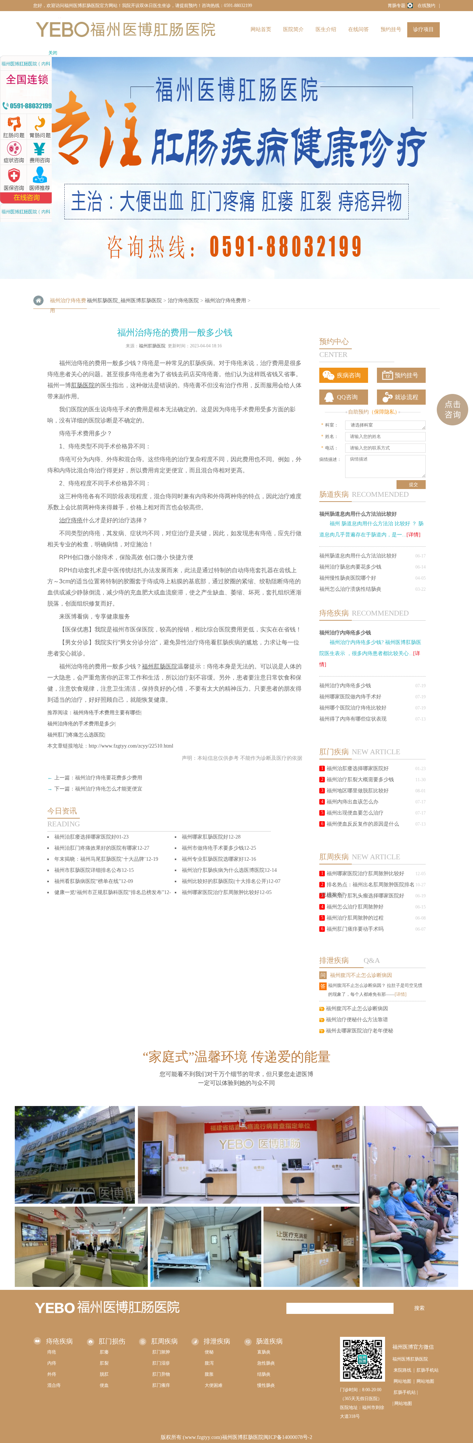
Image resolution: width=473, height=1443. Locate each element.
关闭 (52, 53)
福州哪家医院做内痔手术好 (350, 696)
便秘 (209, 1352)
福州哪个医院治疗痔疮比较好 (353, 708)
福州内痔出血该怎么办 (352, 802)
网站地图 (402, 1381)
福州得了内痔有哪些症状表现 (353, 719)
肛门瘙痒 (161, 1385)
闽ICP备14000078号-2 (287, 1437)
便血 (104, 1385)
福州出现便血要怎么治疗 (355, 813)
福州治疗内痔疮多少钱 (345, 632)
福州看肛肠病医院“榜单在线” (87, 881)
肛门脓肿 (161, 1352)
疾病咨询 (349, 375)
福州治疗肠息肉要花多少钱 (350, 567)
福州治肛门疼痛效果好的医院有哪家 (95, 848)
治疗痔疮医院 (183, 300)
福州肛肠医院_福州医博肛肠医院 (124, 300)
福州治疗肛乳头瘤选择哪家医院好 (365, 895)
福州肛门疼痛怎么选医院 (75, 735)
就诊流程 (406, 397)
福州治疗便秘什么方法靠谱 (357, 1019)
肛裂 (104, 1363)
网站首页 (261, 29)
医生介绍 (326, 29)
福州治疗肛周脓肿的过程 (355, 918)
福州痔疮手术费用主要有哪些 (106, 712)
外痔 (51, 1374)
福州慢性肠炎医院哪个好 (347, 578)
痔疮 (51, 1352)
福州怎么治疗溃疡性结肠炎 (350, 589)
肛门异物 (161, 1374)
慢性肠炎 (266, 1385)
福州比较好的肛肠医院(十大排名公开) (225, 881)
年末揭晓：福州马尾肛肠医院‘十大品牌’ (100, 859)
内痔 (51, 1363)
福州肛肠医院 (152, 345)
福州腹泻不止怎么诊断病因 (361, 975)
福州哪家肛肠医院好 (205, 837)
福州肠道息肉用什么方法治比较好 (358, 514)
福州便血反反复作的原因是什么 (363, 824)
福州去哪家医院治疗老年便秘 (359, 1031)
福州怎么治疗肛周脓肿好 (355, 907)
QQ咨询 (347, 397)
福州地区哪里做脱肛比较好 (358, 790)
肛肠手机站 (427, 1370)
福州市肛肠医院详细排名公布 (88, 870)
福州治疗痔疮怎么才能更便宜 (108, 789)
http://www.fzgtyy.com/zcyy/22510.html (131, 746)
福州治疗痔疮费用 (225, 300)
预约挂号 (391, 29)
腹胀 (209, 1374)
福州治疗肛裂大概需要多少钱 (360, 779)
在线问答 (358, 29)
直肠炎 (263, 1352)
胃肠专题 (396, 5)
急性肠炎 (266, 1363)
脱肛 (104, 1374)
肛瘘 (104, 1352)
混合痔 (54, 1385)
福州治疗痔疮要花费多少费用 (108, 777)
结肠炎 (263, 1374)
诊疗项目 (423, 29)
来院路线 (402, 1370)
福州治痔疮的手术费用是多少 (81, 723)
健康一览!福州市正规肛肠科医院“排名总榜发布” (109, 892)
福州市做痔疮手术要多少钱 (213, 848)
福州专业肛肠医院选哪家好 (213, 859)
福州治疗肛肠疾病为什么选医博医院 (223, 870)
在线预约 (426, 5)
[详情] (413, 534)
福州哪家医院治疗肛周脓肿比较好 (365, 873)
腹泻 (209, 1363)
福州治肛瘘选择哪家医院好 (358, 768)
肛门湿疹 (161, 1363)
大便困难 (213, 1385)
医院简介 (293, 29)
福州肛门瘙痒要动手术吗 (355, 929)
